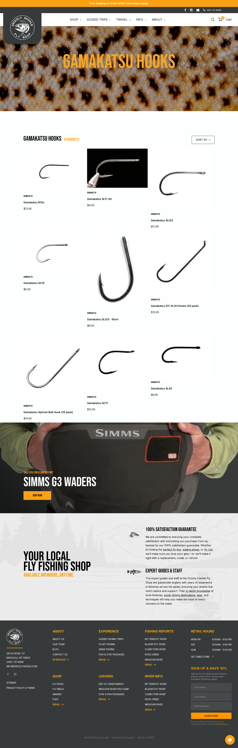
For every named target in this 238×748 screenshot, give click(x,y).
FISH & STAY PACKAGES (111, 654)
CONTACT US (60, 654)
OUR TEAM (58, 644)
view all (102, 659)
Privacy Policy (221, 724)
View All (57, 704)
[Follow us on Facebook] (185, 10)
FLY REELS (58, 689)
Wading (57, 694)
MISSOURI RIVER (154, 704)
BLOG (56, 649)
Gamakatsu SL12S (162, 220)
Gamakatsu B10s (33, 202)
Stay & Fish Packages (111, 694)
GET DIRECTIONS (200, 656)
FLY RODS (58, 684)
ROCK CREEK (152, 699)
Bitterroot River (155, 639)
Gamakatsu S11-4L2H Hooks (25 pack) (175, 305)
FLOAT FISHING (107, 644)
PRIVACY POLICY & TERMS (20, 688)
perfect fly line (172, 549)
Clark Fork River (155, 649)
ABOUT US (58, 639)
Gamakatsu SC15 (34, 283)
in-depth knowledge (198, 591)
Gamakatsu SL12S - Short (102, 319)
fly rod (208, 549)
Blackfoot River (155, 644)
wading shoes (190, 549)
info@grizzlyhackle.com (21, 666)
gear (199, 595)
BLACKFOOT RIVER (155, 689)
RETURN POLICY (59, 659)
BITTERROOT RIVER (155, 684)
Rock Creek (152, 654)
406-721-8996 (214, 10)
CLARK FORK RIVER (155, 694)
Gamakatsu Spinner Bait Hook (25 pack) (48, 412)
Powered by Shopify (123, 737)
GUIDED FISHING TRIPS (111, 639)
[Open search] (213, 19)
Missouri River (154, 659)
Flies (55, 699)
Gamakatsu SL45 (161, 388)
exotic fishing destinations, (180, 595)
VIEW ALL (103, 699)
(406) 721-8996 (15, 662)
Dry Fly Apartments (111, 684)
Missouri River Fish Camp (114, 689)
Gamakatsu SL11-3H (99, 199)
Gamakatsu (28, 196)
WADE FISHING (106, 649)
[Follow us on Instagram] (191, 10)
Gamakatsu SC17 (97, 403)
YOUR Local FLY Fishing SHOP (57, 561)
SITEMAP (11, 682)
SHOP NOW (37, 495)
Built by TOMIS (145, 737)
